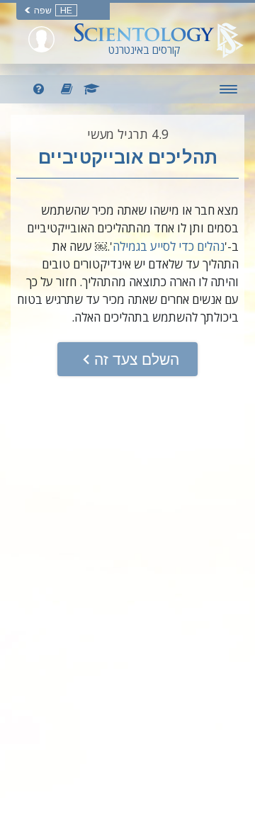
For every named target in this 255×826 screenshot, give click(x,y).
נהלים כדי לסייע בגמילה (169, 246)
